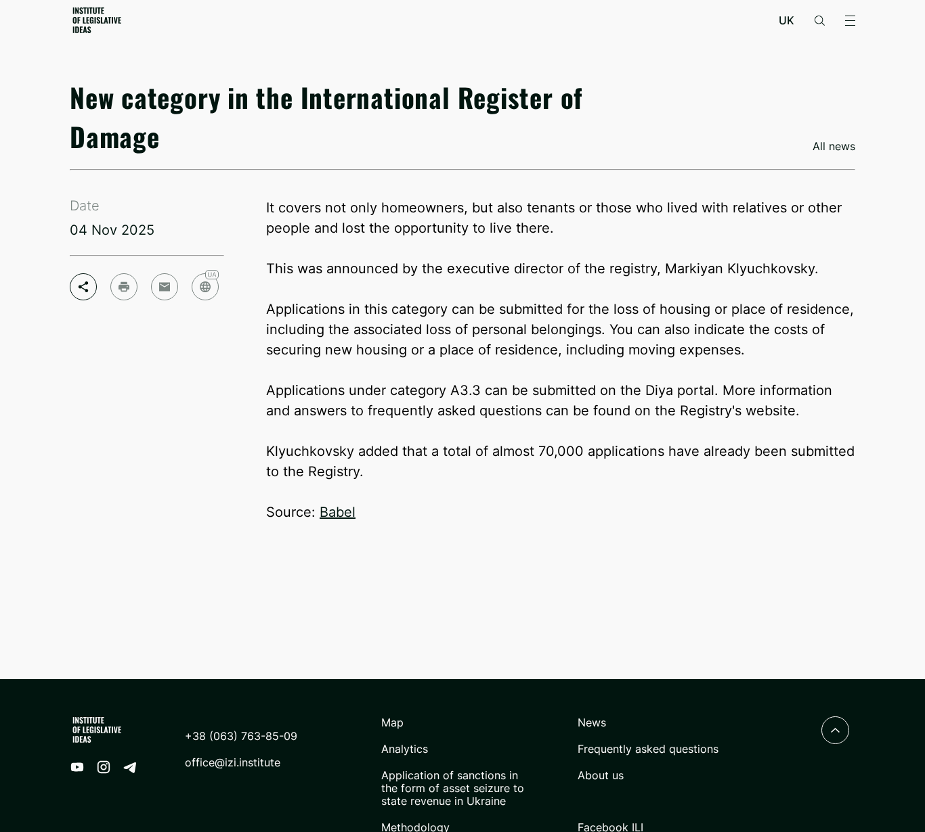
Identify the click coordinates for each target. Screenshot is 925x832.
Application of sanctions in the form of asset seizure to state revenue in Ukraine (452, 788)
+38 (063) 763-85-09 (241, 736)
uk (786, 20)
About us (601, 775)
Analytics (404, 749)
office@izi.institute (232, 762)
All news (834, 146)
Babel (338, 512)
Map (392, 722)
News (592, 722)
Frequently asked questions (648, 749)
